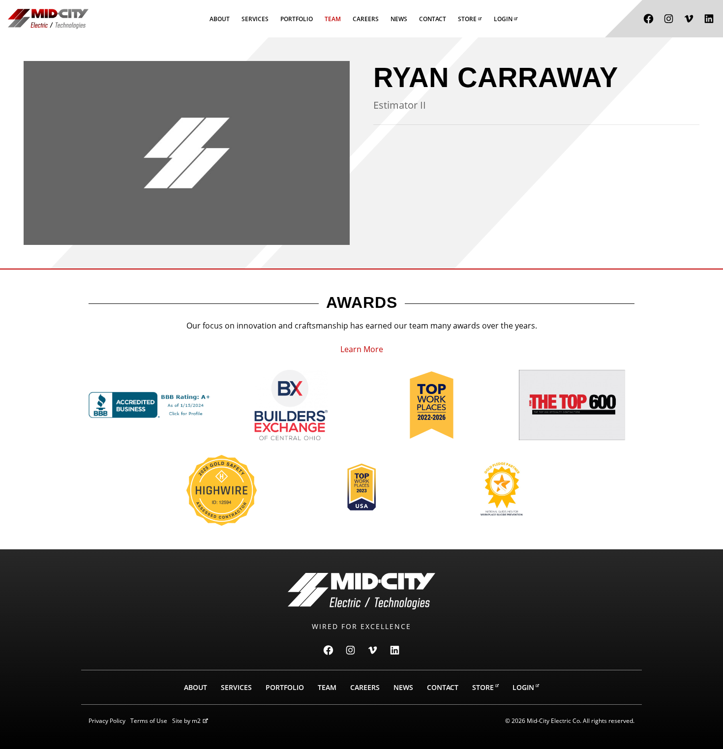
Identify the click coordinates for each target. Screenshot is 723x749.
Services (255, 19)
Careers (366, 19)
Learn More (361, 349)
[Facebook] (648, 18)
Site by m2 (186, 721)
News (399, 19)
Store (467, 19)
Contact (432, 19)
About (220, 19)
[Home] (48, 19)
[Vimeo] (689, 18)
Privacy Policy (107, 721)
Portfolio (296, 19)
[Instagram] (669, 18)
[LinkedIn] (709, 18)
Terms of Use (148, 721)
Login (503, 19)
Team (333, 19)
